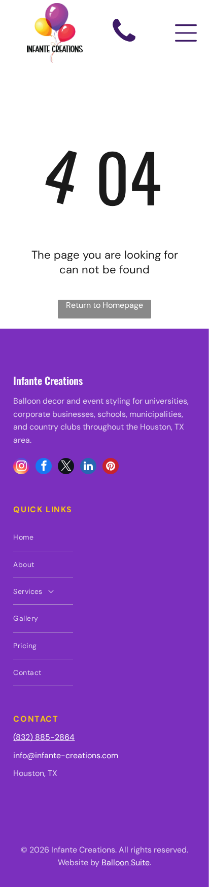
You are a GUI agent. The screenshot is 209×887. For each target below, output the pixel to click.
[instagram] (21, 467)
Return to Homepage (104, 305)
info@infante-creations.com (65, 755)
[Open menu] (186, 33)
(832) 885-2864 (44, 737)
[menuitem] (43, 537)
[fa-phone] (124, 43)
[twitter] (66, 467)
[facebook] (44, 467)
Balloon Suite (125, 862)
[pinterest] (110, 467)
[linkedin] (88, 467)
